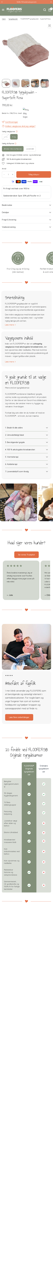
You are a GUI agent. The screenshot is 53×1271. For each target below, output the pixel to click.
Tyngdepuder (13, 19)
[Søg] (44, 10)
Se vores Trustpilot (26, 554)
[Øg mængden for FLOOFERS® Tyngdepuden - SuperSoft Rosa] (13, 174)
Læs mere (9, 325)
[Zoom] (49, 26)
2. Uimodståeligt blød (14, 435)
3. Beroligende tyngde (15, 442)
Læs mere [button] (13, 721)
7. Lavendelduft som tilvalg (17, 471)
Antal (4, 169)
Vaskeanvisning (9, 227)
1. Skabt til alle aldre (14, 427)
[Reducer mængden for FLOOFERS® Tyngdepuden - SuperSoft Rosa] (4, 174)
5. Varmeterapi (11, 457)
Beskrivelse (7, 205)
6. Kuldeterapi (11, 464)
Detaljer (5, 212)
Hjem (4, 19)
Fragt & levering (9, 219)
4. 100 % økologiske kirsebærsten (20, 449)
